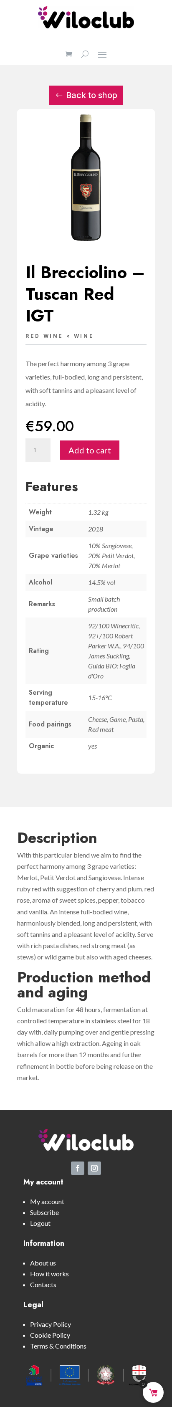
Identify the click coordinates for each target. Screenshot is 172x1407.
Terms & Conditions (58, 1346)
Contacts (43, 1284)
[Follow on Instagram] (94, 1168)
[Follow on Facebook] (77, 1168)
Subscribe (44, 1212)
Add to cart (89, 450)
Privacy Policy (50, 1324)
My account (47, 1201)
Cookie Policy (50, 1335)
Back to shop (91, 95)
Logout (40, 1223)
